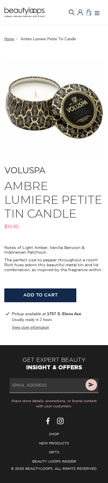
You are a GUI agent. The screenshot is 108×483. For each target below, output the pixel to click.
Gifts (54, 452)
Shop (54, 434)
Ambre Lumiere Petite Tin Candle (48, 39)
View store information (30, 327)
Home (9, 39)
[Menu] (97, 12)
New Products (54, 443)
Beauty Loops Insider (54, 461)
